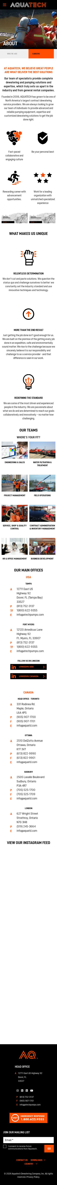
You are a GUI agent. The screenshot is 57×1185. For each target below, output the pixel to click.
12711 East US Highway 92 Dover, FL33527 (30, 1077)
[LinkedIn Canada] (22, 1090)
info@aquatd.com (27, 725)
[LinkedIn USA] (27, 1090)
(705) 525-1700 (26, 789)
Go (49, 1148)
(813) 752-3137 (25, 606)
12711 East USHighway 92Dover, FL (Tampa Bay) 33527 (30, 595)
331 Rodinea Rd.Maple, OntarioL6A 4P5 (26, 708)
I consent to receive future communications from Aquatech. (22, 1147)
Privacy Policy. (33, 1177)
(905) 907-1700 (26, 717)
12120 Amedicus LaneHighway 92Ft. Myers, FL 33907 (29, 634)
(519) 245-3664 (26, 826)
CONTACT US (22, 1160)
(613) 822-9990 (26, 753)
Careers (36, 54)
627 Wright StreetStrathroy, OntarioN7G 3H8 (27, 818)
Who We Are (12, 54)
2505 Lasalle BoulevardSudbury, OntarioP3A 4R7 (30, 781)
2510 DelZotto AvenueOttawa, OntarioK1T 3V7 (30, 745)
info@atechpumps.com (30, 614)
